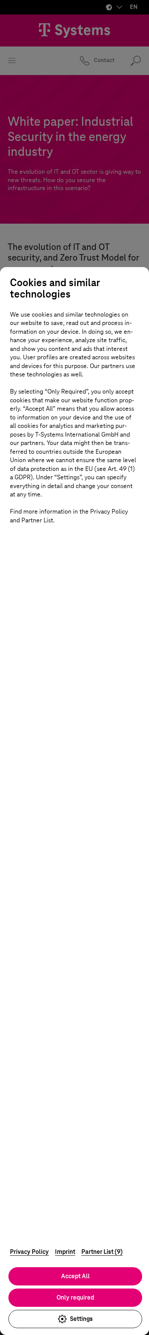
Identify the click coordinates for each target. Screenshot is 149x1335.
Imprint (65, 1252)
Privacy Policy (29, 1252)
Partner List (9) (102, 1252)
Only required (75, 1297)
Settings (81, 1319)
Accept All (75, 1276)
